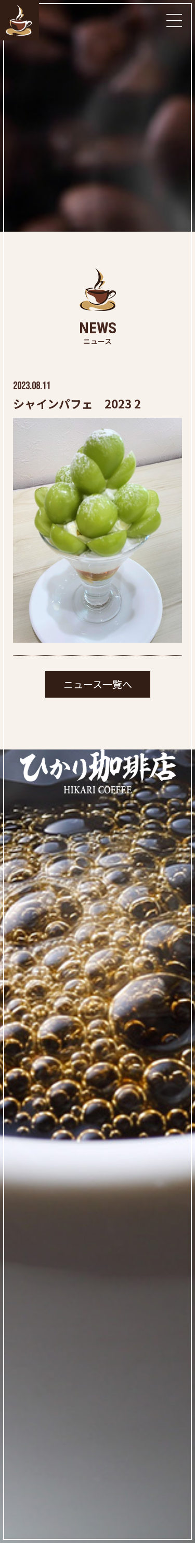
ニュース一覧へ (97, 684)
